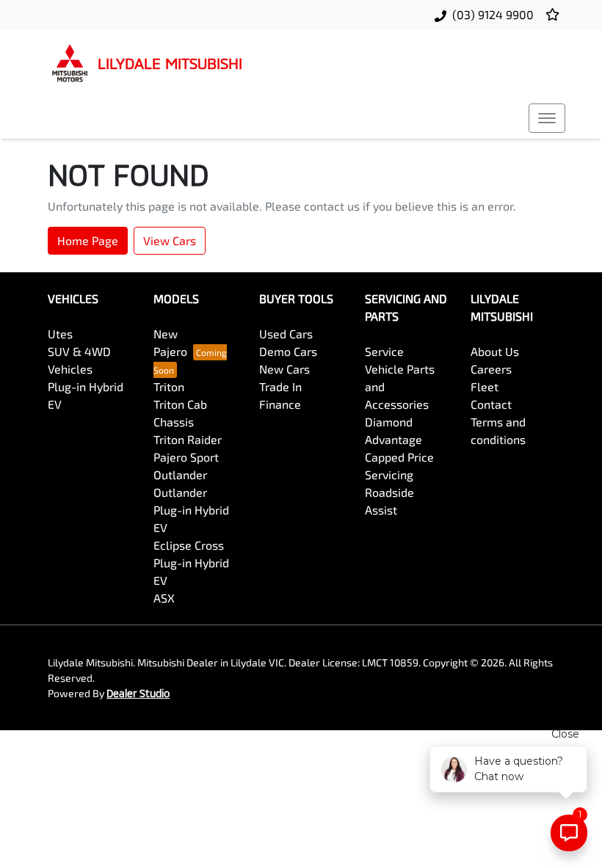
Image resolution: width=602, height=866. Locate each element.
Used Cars (286, 334)
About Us (495, 351)
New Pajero (170, 342)
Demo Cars (288, 351)
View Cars (169, 240)
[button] (547, 118)
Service (384, 351)
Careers (491, 369)
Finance (280, 404)
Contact (491, 404)
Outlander (180, 474)
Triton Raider (187, 439)
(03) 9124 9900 (493, 14)
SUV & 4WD (79, 351)
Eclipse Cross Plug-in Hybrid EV (191, 562)
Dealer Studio (138, 693)
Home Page (87, 240)
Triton (168, 386)
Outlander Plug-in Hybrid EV (191, 509)
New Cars (284, 369)
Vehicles (70, 369)
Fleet (484, 386)
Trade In (280, 386)
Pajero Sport (186, 457)
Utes (60, 334)
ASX (164, 598)
